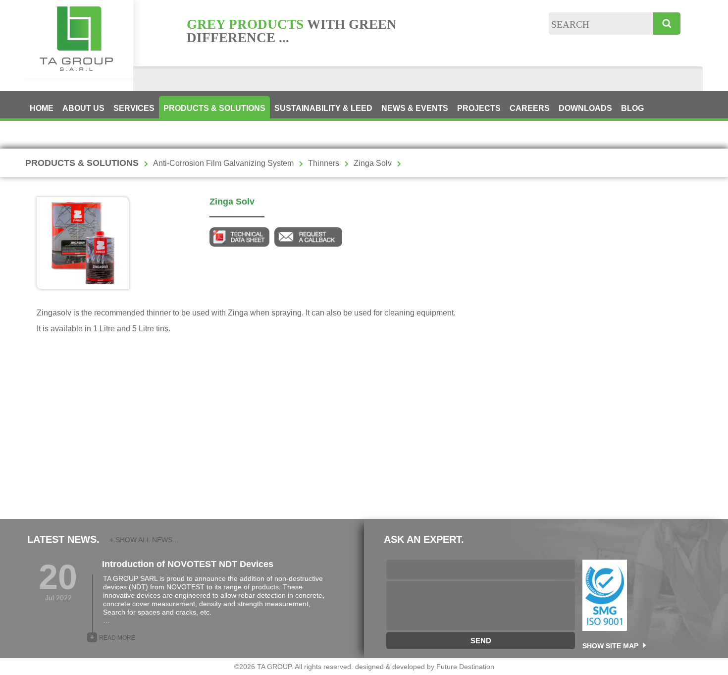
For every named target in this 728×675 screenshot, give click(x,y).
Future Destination (465, 667)
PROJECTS (479, 108)
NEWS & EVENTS (414, 108)
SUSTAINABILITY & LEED (323, 108)
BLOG (632, 108)
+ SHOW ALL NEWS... (143, 540)
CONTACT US (55, 137)
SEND (480, 640)
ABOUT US (83, 108)
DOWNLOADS (585, 108)
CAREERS (530, 108)
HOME (41, 108)
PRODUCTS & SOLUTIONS (214, 108)
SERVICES (134, 108)
